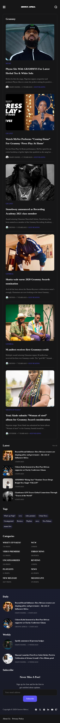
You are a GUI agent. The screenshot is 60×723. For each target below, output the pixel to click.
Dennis (12, 227)
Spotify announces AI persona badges (29, 641)
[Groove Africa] (30, 7)
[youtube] (52, 710)
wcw (33, 543)
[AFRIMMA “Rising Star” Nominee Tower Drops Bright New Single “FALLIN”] (8, 483)
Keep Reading (39, 87)
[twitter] (40, 710)
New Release (10, 578)
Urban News (37, 551)
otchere (12, 433)
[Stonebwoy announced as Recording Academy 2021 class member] (30, 182)
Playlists (8, 569)
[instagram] (44, 710)
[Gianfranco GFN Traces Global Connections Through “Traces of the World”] (8, 496)
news (34, 569)
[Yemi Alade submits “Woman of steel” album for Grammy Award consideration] (30, 388)
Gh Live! (9, 133)
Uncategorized (11, 560)
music (8, 63)
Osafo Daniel (15, 87)
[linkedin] (48, 710)
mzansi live (37, 578)
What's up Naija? (13, 410)
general (10, 274)
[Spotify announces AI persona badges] (8, 644)
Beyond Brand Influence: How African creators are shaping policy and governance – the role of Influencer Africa (35, 455)
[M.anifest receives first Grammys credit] (30, 322)
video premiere (11, 551)
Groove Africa (21, 626)
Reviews (35, 560)
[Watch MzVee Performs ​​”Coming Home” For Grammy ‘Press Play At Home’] (30, 112)
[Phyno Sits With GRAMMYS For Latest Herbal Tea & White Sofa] (30, 42)
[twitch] (56, 710)
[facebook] (36, 710)
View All (54, 445)
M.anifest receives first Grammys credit (27, 349)
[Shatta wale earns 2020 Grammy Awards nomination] (30, 252)
